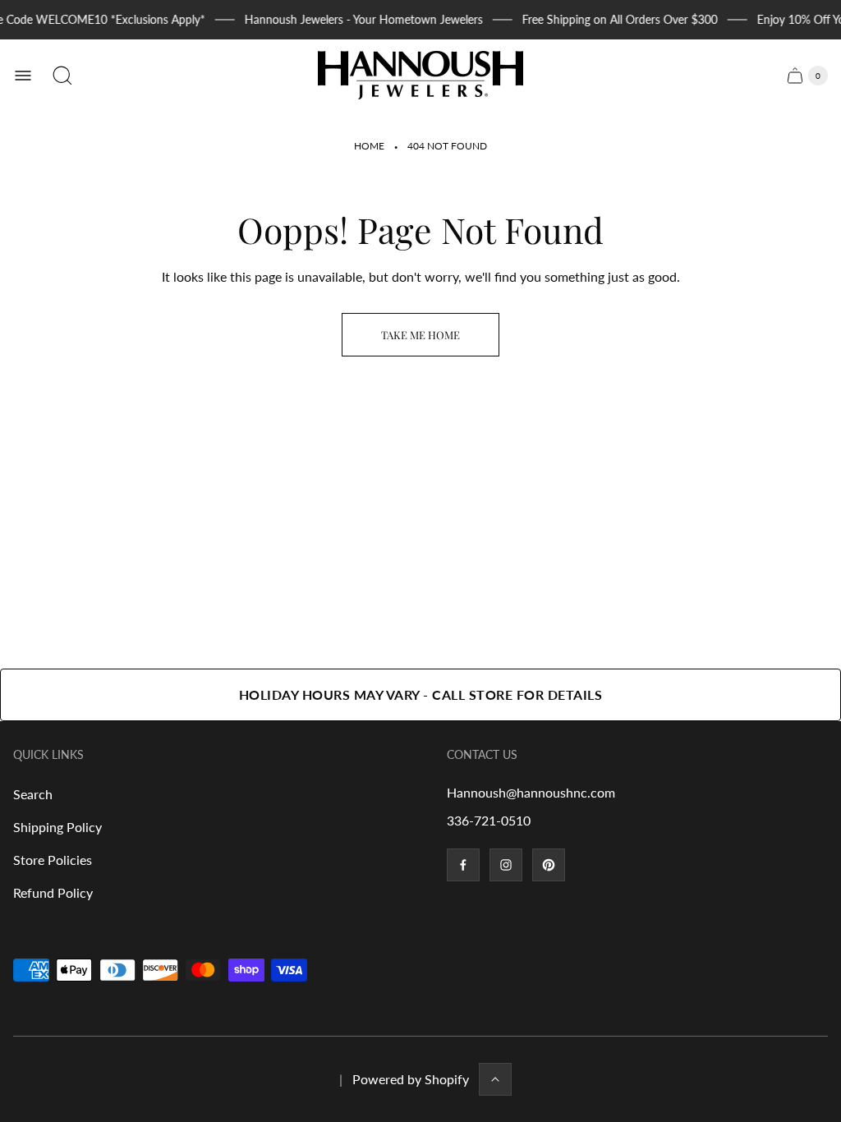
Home (369, 146)
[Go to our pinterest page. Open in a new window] (548, 864)
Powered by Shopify (410, 1079)
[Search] (62, 75)
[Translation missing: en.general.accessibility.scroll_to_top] (495, 1079)
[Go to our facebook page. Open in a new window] (463, 864)
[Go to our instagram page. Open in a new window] (505, 864)
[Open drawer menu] (23, 75)
